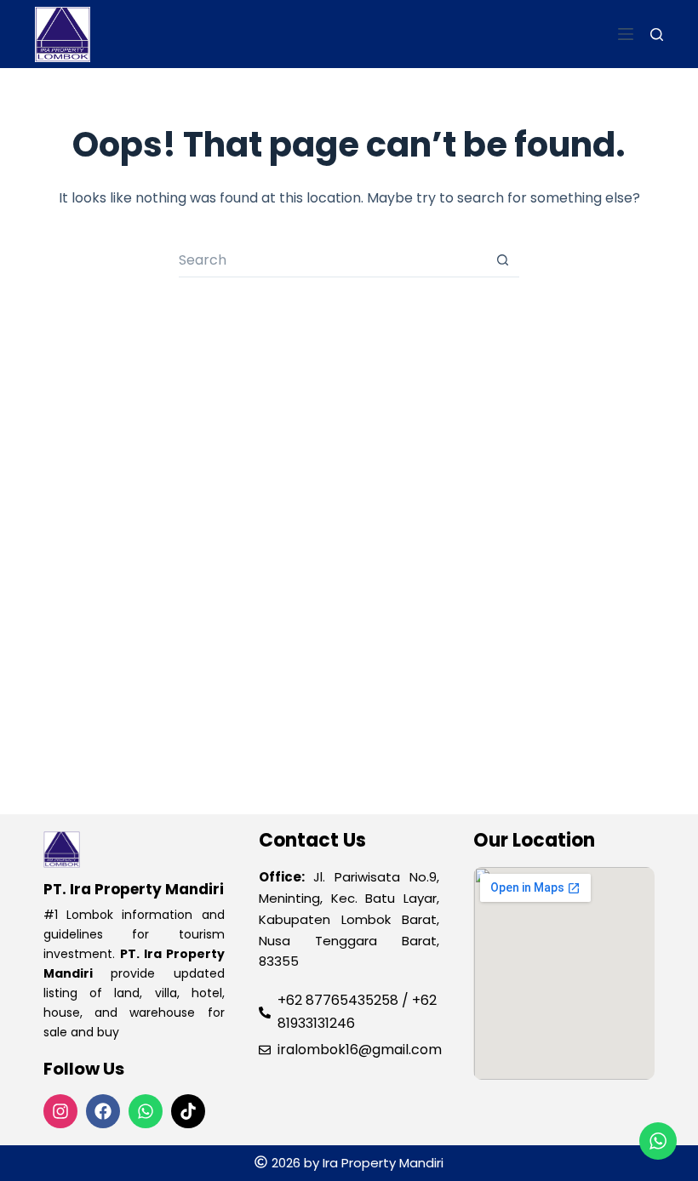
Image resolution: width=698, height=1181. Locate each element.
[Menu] (625, 34)
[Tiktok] (188, 1111)
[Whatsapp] (146, 1111)
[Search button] (502, 260)
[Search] (656, 34)
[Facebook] (103, 1111)
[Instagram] (60, 1111)
